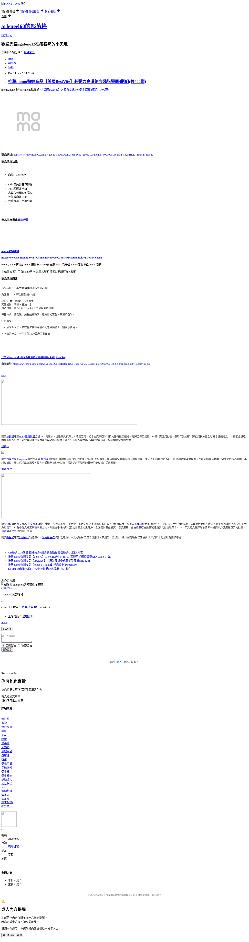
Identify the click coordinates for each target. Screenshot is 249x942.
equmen (23, 459)
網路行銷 (23, 219)
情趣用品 (6, 751)
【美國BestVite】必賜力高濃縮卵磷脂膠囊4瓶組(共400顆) (75, 89)
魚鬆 (3, 469)
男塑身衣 (46, 459)
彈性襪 (5, 718)
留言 (33, 607)
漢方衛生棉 (48, 537)
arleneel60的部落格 (24, 26)
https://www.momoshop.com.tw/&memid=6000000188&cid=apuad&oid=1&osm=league (51, 257)
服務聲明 (156, 895)
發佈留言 (7, 649)
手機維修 (6, 767)
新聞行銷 (6, 791)
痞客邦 (26, 607)
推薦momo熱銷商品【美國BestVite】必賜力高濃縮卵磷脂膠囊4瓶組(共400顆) (77, 81)
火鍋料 (5, 747)
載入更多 (7, 629)
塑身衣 (5, 446)
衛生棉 (10, 537)
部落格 (12, 63)
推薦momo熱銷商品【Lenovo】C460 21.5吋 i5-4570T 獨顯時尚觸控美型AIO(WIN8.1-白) (59, 556)
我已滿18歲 (8, 935)
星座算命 (27, 616)
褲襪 (4, 723)
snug (3, 375)
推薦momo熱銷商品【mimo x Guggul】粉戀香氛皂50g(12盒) (43, 564)
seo (3, 787)
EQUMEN (7, 802)
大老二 (5, 735)
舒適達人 (24, 537)
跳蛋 (4, 759)
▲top (4, 622)
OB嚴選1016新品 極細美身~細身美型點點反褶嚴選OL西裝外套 (45, 552)
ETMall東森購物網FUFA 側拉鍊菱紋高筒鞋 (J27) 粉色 (39, 568)
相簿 (11, 59)
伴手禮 (15, 531)
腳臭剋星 (30, 436)
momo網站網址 (10, 251)
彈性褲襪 (6, 727)
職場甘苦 (29, 52)
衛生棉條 (6, 775)
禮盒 (6, 531)
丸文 (9, 469)
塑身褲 (5, 799)
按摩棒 (5, 755)
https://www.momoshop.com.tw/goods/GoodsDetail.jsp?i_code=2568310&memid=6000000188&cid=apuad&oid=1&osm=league (83, 154)
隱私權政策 (143, 895)
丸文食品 (32, 524)
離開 (19, 935)
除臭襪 (10, 436)
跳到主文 (6, 35)
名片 (11, 67)
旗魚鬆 (141, 524)
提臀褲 (5, 806)
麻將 (4, 731)
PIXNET (99, 895)
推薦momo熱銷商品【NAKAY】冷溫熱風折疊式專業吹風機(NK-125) (49, 560)
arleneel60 (6, 587)
